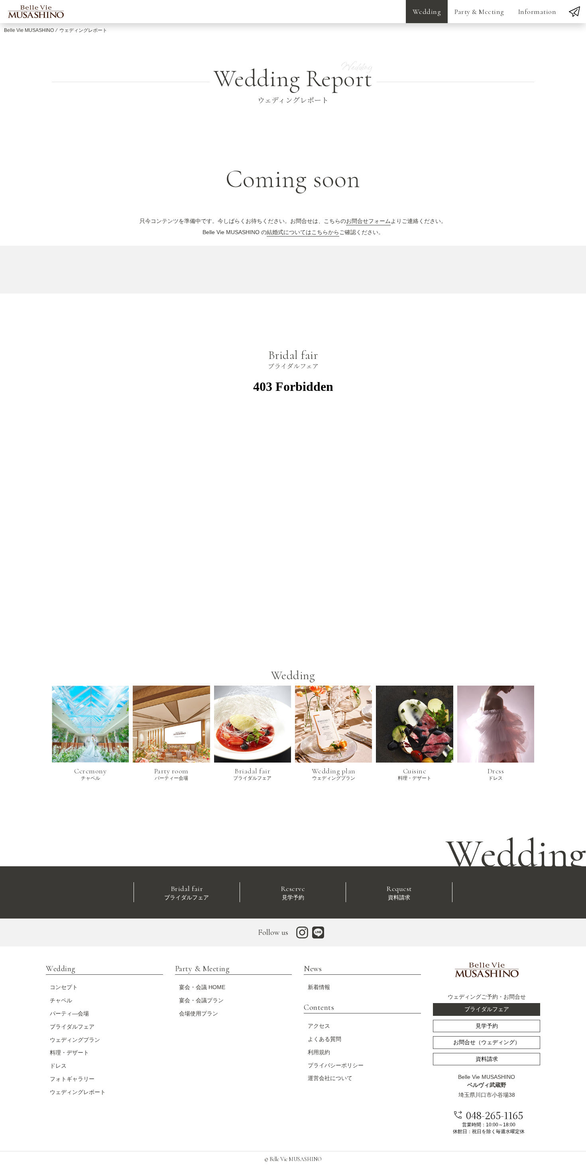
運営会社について (330, 1078)
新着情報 (319, 987)
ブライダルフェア (186, 892)
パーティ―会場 (69, 1013)
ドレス (58, 1066)
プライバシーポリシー (336, 1065)
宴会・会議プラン (201, 1000)
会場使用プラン (198, 1013)
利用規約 (319, 1052)
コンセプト (64, 987)
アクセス (319, 1026)
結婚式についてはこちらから (303, 232)
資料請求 (399, 892)
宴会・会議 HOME (202, 987)
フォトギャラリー (72, 1079)
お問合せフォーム (368, 221)
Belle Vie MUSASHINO (29, 30)
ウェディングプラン (75, 1040)
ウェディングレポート (78, 1092)
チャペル (61, 1000)
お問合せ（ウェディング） (486, 1042)
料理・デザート (69, 1052)
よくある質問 (324, 1039)
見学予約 (293, 892)
